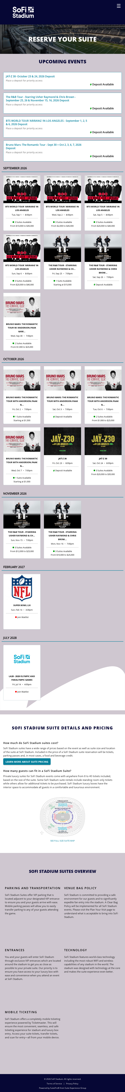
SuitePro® (54, 1088)
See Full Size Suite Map (62, 840)
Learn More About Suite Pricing (27, 761)
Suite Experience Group (75, 1088)
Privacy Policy (72, 1083)
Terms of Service (54, 1083)
